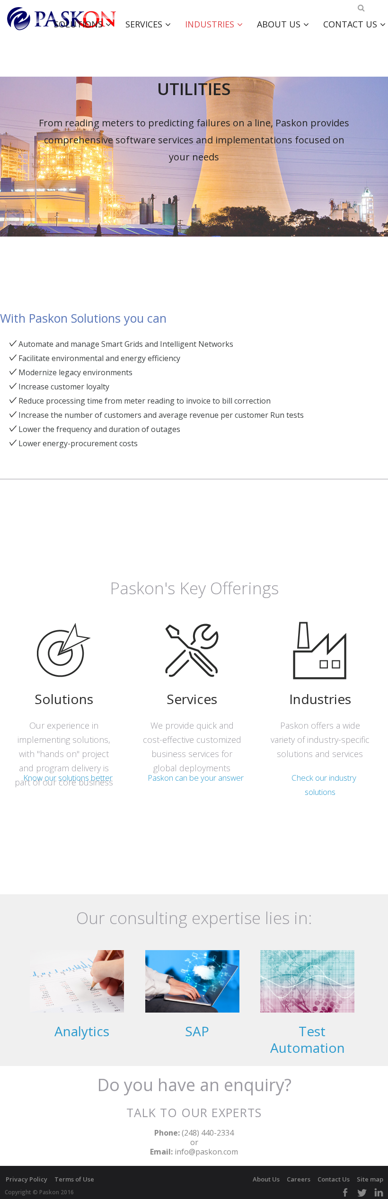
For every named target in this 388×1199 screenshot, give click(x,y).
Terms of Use (74, 1179)
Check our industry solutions (323, 784)
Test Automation (307, 1040)
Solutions (78, 24)
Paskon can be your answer (196, 777)
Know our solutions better (68, 777)
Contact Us (333, 1179)
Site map (370, 1179)
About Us (278, 24)
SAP (197, 1031)
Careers (298, 1179)
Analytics (81, 1031)
